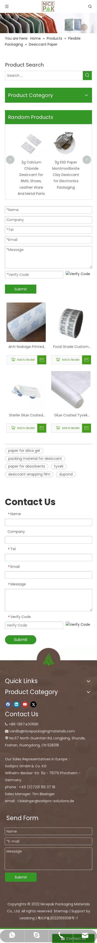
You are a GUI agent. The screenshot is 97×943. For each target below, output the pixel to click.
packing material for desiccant (35, 458)
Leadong (27, 918)
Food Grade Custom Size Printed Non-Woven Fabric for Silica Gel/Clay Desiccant (71, 346)
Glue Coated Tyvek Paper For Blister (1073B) (71, 415)
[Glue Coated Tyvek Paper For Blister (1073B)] (71, 390)
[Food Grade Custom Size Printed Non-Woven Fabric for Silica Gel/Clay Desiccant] (71, 321)
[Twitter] (33, 704)
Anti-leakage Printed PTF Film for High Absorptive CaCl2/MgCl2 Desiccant (26, 346)
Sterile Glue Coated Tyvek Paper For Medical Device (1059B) (26, 415)
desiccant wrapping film (29, 474)
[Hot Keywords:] (87, 75)
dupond (66, 474)
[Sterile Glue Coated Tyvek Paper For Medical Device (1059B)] (26, 391)
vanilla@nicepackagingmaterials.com (42, 731)
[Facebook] (8, 704)
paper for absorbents (26, 466)
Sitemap (61, 911)
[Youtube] (25, 704)
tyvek (58, 466)
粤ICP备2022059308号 (56, 918)
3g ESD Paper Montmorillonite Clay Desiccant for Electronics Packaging (66, 175)
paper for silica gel (24, 450)
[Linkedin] (16, 704)
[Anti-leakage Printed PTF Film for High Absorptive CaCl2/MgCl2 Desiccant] (26, 321)
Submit (20, 289)
